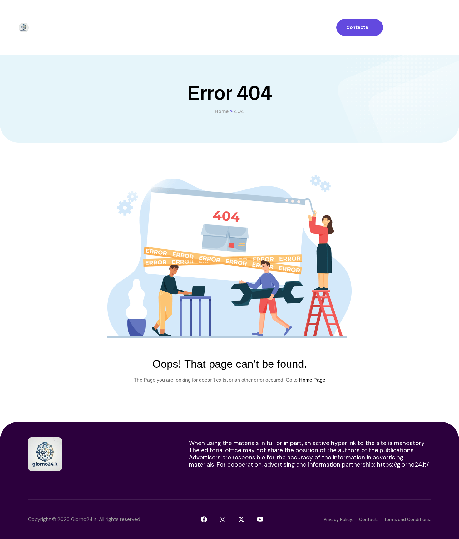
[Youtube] (260, 519)
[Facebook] (204, 519)
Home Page (312, 380)
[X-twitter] (241, 519)
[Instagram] (223, 519)
